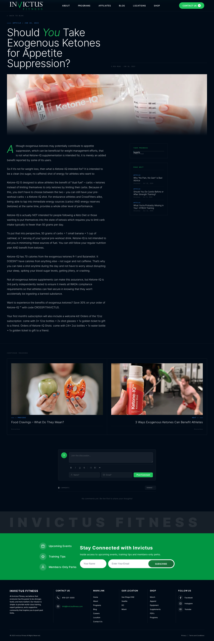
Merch (152, 597)
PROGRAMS (84, 5)
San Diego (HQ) (128, 597)
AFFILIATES (105, 5)
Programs (97, 605)
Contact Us (97, 621)
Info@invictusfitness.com (72, 606)
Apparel (153, 601)
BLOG (122, 5)
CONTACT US (190, 5)
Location (96, 617)
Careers (96, 613)
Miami (124, 609)
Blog (95, 609)
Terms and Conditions (196, 635)
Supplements (155, 609)
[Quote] (100, 468)
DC (123, 605)
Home (95, 597)
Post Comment (143, 475)
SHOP (157, 5)
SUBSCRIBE (161, 564)
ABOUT (66, 5)
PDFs (152, 613)
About (95, 601)
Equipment (154, 605)
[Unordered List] (95, 468)
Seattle (124, 601)
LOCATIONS (139, 5)
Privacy (183, 635)
